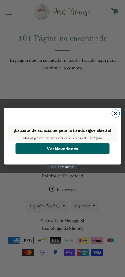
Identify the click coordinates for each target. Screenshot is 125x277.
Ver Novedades (62, 148)
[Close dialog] (116, 113)
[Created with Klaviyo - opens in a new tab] (62, 166)
